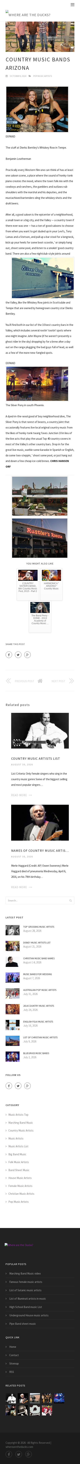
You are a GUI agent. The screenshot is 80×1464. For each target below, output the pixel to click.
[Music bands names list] (47, 1410)
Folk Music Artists (18, 1162)
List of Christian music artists (40, 1037)
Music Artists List (18, 1146)
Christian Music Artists (21, 1193)
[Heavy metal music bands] (59, 1398)
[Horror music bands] (35, 1410)
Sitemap (14, 1363)
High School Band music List (25, 1307)
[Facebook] (9, 654)
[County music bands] (47, 1398)
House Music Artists (20, 1178)
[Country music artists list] (40, 730)
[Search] (70, 900)
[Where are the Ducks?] (40, 15)
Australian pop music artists (39, 990)
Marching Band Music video (25, 1273)
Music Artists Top (18, 1114)
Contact (14, 1355)
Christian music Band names (39, 958)
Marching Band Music (20, 1122)
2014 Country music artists (38, 1005)
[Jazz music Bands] (23, 1410)
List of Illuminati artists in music (27, 1298)
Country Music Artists (20, 1130)
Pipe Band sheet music (22, 1323)
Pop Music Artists (42, 76)
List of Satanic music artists (25, 1290)
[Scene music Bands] (11, 1410)
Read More (19, 795)
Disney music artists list (37, 942)
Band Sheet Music (18, 1170)
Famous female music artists (25, 1282)
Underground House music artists (29, 1315)
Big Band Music (17, 1154)
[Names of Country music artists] (40, 822)
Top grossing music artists (38, 926)
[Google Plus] (27, 654)
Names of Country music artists (40, 850)
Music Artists (15, 1138)
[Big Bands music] (35, 1398)
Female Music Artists (20, 1186)
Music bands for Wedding (37, 974)
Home (12, 1347)
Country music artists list (35, 758)
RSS (11, 1372)
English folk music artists (38, 1021)
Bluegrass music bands (36, 1053)
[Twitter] (18, 654)
